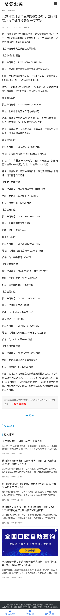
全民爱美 (25, 27)
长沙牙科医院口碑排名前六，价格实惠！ (23, 441)
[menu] (56, 3)
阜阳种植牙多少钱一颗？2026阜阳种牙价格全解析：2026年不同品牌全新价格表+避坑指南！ (30, 509)
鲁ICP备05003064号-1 (45, 605)
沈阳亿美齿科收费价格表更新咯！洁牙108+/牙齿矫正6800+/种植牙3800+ (29, 462)
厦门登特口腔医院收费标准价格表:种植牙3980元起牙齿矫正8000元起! (29, 485)
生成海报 (10, 425)
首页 (3, 11)
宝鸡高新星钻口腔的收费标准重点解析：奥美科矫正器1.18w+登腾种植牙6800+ (29, 563)
